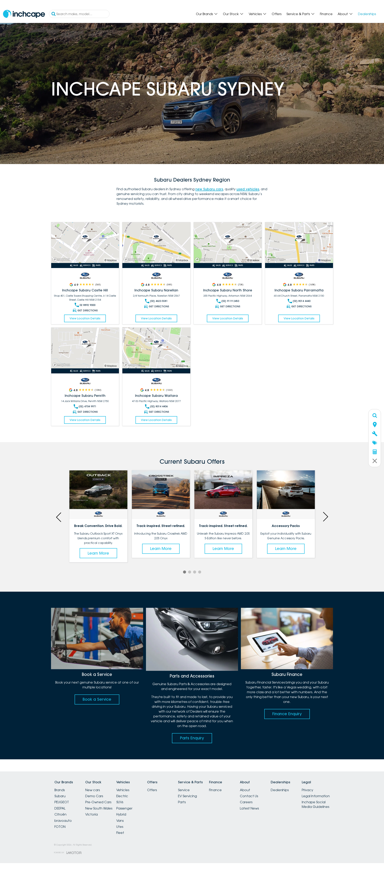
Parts (182, 802)
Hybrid (121, 814)
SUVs (119, 802)
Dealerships (367, 14)
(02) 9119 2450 (230, 300)
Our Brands (204, 14)
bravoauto (63, 821)
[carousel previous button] (59, 517)
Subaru (60, 796)
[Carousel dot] (184, 572)
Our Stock (231, 14)
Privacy (307, 790)
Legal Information (316, 796)
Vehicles (255, 14)
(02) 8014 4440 (301, 300)
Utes (119, 827)
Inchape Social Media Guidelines (315, 804)
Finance (326, 14)
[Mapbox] (62, 259)
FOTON (60, 827)
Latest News (249, 808)
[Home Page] (24, 14)
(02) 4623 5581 (159, 300)
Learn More (98, 540)
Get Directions (87, 310)
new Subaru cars (209, 189)
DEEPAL (60, 808)
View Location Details (85, 318)
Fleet (120, 833)
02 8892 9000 (87, 305)
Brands (59, 790)
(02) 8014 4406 (159, 406)
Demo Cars (94, 796)
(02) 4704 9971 (87, 406)
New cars (92, 790)
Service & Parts (298, 14)
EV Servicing (187, 796)
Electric (122, 796)
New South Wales (98, 808)
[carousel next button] (325, 517)
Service (184, 790)
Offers (276, 14)
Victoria (91, 814)
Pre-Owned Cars (98, 802)
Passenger (124, 808)
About (343, 14)
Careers (246, 802)
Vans (120, 821)
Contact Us (249, 796)
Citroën (60, 814)
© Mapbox (111, 260)
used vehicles (247, 189)
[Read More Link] (85, 242)
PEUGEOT (61, 802)
